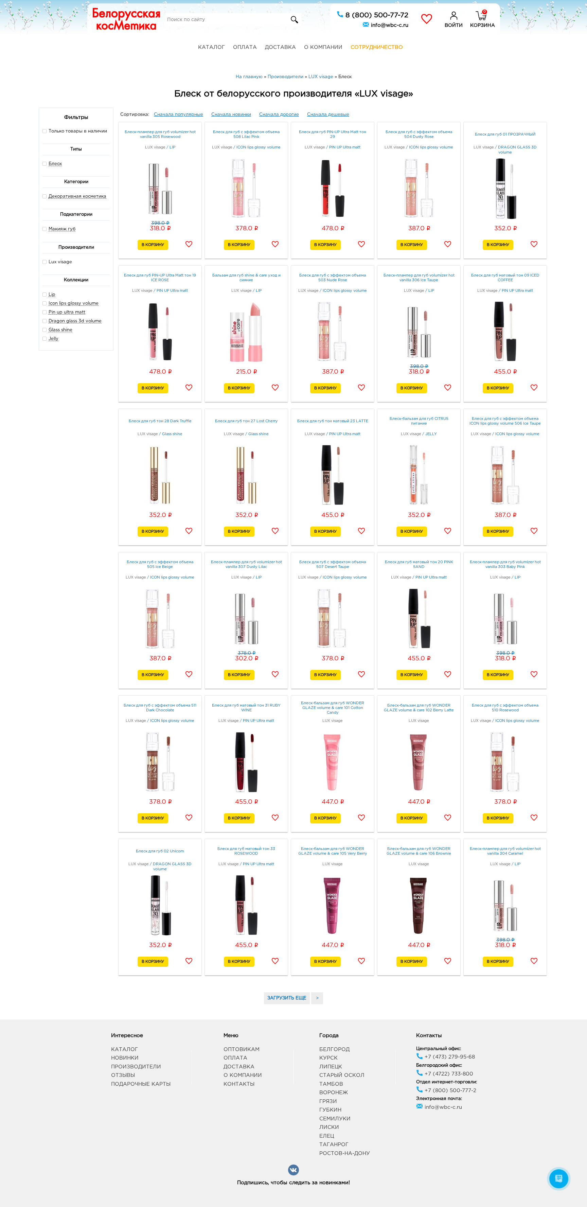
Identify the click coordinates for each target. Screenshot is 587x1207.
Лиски (329, 1127)
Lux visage (60, 262)
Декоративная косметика (77, 196)
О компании (323, 47)
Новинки (125, 1058)
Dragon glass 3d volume (75, 321)
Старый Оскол (341, 1075)
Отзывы (123, 1075)
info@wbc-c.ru (388, 25)
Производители (136, 1067)
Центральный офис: (438, 1049)
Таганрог (334, 1144)
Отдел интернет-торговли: (446, 1082)
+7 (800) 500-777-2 (449, 1090)
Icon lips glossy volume (74, 303)
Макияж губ (62, 229)
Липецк (330, 1067)
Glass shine (60, 330)
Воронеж (333, 1092)
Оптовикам (242, 1049)
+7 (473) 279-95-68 (449, 1057)
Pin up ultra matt (67, 312)
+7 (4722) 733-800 (448, 1074)
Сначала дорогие (279, 115)
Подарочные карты (141, 1084)
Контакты (239, 1084)
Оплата (245, 47)
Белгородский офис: (439, 1065)
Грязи (328, 1101)
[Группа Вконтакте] (293, 1174)
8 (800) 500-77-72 (375, 15)
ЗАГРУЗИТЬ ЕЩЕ (286, 998)
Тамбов (331, 1084)
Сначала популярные (178, 115)
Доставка (280, 47)
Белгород (334, 1049)
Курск (328, 1058)
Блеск (55, 164)
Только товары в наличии (78, 131)
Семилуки (335, 1119)
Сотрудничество (377, 47)
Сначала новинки (231, 115)
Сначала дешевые (328, 115)
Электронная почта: (439, 1099)
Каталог (211, 47)
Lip (52, 295)
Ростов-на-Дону (344, 1153)
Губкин (330, 1110)
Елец (326, 1136)
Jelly (53, 339)
